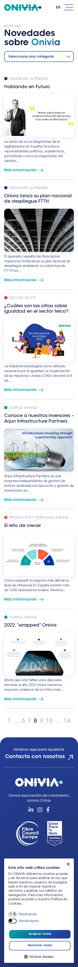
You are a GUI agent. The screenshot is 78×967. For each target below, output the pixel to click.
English (58, 7)
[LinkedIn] (31, 810)
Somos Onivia (23, 408)
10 (49, 721)
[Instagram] (40, 810)
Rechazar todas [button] (40, 945)
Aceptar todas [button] (40, 934)
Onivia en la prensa (28, 79)
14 (67, 721)
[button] (68, 864)
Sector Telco (22, 298)
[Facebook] (48, 810)
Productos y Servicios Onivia (38, 517)
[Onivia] (22, 7)
